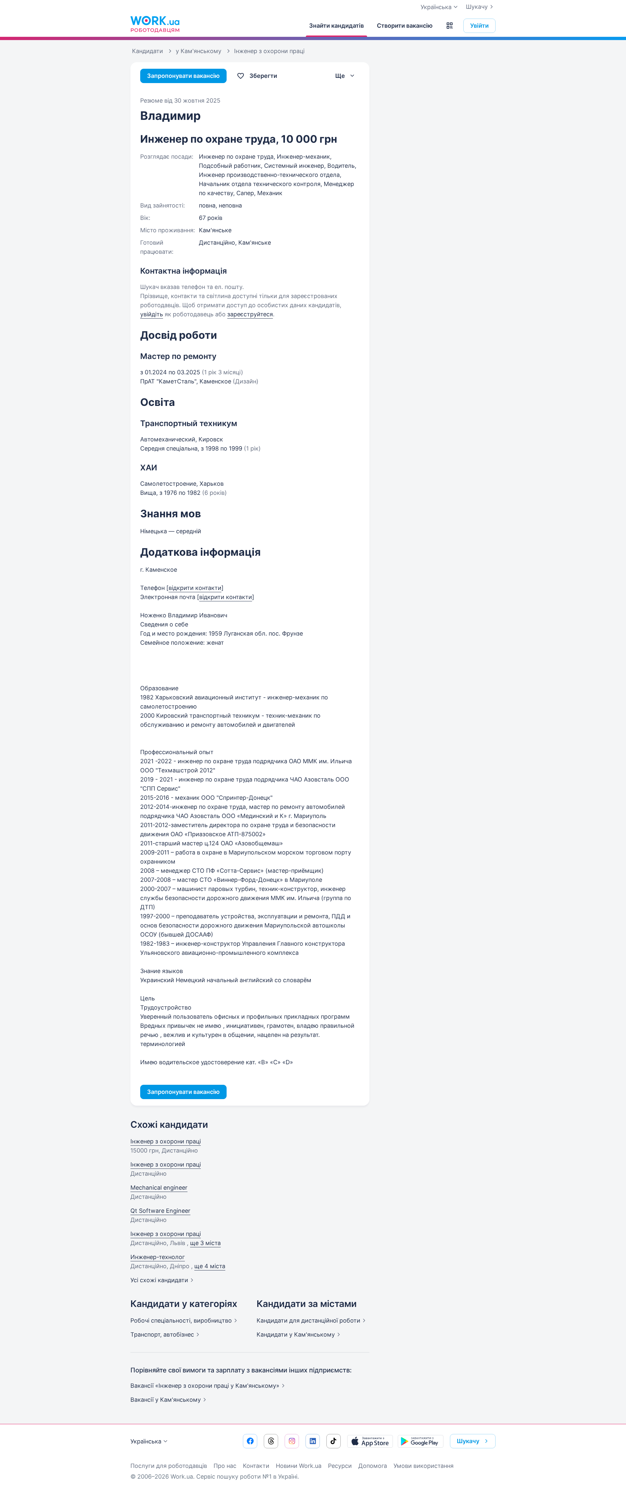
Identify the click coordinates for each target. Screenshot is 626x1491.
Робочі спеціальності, (181, 1320)
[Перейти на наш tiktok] (333, 1441)
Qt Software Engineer (160, 1210)
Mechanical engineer (158, 1187)
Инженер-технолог (157, 1257)
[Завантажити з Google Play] (420, 1441)
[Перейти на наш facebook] (250, 1441)
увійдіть (151, 314)
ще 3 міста (205, 1243)
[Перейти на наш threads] (271, 1441)
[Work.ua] (154, 24)
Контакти (256, 1465)
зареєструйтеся (250, 314)
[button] (449, 26)
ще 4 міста (209, 1266)
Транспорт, (162, 1334)
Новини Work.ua (298, 1465)
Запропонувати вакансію (183, 75)
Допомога (372, 1465)
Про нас (225, 1465)
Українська (145, 1441)
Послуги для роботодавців (168, 1465)
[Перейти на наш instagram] (292, 1441)
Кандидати (308, 1320)
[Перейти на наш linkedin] (313, 1441)
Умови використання (424, 1465)
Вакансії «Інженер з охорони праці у (204, 1385)
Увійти (479, 25)
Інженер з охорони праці (165, 1141)
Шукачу (477, 6)
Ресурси (340, 1465)
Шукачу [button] (468, 1441)
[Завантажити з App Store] (370, 1441)
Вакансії (165, 1399)
